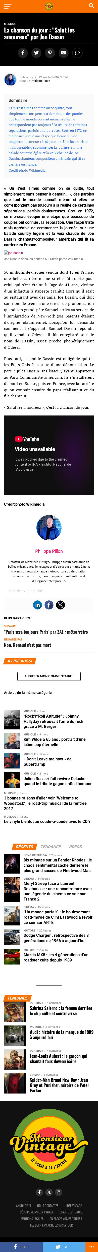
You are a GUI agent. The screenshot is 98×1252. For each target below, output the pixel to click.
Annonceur (23, 1205)
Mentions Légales (32, 1218)
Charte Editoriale (71, 1212)
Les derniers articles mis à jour (51, 1225)
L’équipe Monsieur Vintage (37, 1212)
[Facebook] (49, 604)
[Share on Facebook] (22, 53)
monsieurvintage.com (26, 591)
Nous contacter (48, 1205)
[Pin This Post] (49, 53)
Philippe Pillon (40, 81)
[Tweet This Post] (35, 53)
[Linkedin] (37, 604)
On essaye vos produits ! (66, 1218)
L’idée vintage (73, 1205)
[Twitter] (60, 604)
